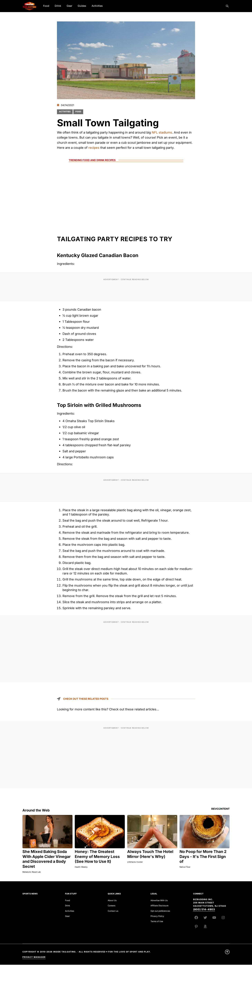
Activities (65, 111)
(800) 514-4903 (204, 909)
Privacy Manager (34, 957)
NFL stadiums (162, 132)
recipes (93, 147)
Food (78, 111)
